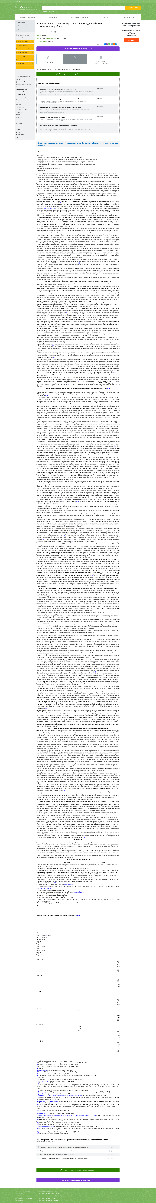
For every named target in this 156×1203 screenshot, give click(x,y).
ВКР (61, 1196)
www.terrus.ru (87, 903)
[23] (72, 541)
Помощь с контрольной (22, 59)
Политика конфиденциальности (23, 1198)
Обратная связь (19, 1193)
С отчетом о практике (21, 45)
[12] (69, 385)
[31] (37, 1132)
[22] (43, 539)
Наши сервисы (129, 17)
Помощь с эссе (20, 63)
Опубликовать (22, 30)
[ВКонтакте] (105, 44)
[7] (53, 345)
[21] (65, 536)
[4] (79, 263)
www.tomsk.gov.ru (78, 892)
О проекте (17, 1)
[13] (37, 1083)
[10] (114, 372)
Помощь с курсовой (21, 52)
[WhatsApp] (109, 44)
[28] (64, 790)
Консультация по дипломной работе (49, 1196)
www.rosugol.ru (44, 1092)
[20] (77, 501)
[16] (66, 437)
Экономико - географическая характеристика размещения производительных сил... (65, 1147)
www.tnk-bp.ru (54, 883)
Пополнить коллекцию (27, 17)
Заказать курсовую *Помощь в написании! (101, 62)
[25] (94, 672)
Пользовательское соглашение (23, 1196)
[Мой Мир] (116, 44)
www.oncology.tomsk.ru (43, 888)
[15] (42, 419)
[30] (85, 837)
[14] (46, 396)
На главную (21, 22)
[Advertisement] (24, 166)
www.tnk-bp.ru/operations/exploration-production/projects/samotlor (60, 1096)
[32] (46, 936)
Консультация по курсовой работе (49, 1193)
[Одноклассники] (114, 44)
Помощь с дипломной (22, 41)
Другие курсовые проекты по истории (76, 1180)
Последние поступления (79, 17)
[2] (72, 256)
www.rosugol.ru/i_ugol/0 (46, 1126)
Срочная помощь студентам (23, 67)
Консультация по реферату (47, 1198)
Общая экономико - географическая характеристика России (57, 1151)
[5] (100, 272)
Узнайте (131, 40)
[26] (46, 708)
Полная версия (19, 1200)
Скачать (109, 1147)
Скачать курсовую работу (49, 62)
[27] (57, 748)
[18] (115, 447)
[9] (54, 357)
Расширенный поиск (48, 11)
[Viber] (107, 44)
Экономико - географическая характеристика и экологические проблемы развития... (65, 1158)
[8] (40, 348)
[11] (78, 381)
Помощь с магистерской (22, 48)
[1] (60, 203)
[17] (69, 439)
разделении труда (49, 208)
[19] (62, 499)
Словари (105, 17)
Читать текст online (75, 62)
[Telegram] (112, 44)
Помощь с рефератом (22, 56)
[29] (59, 830)
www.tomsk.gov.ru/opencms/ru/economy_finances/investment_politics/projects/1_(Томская (67, 1115)
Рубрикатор (53, 17)
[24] (92, 576)
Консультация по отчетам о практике (49, 1200)
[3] (83, 257)
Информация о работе (112, 1147)
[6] (66, 312)
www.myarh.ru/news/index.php (48, 1101)
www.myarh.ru (68, 885)
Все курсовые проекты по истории (76, 49)
